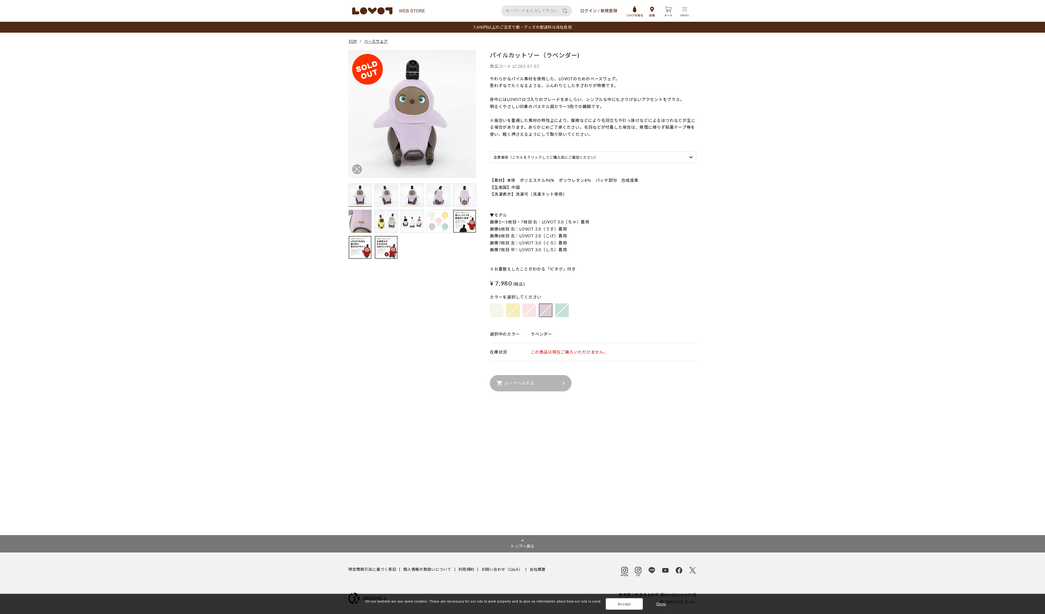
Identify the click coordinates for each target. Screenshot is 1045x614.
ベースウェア (376, 41)
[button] (366, 606)
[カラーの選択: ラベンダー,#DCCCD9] (545, 310)
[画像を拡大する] (357, 169)
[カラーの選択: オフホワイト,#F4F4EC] (496, 310)
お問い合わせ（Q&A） (502, 569)
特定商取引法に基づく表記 (372, 569)
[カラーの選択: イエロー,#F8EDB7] (513, 310)
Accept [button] (624, 604)
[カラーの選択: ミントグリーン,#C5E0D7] (562, 310)
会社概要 (538, 569)
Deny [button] (661, 604)
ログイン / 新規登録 (598, 10)
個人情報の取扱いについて (427, 569)
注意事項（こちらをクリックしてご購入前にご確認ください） (545, 157)
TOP (352, 41)
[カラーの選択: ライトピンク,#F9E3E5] (529, 310)
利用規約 (466, 569)
